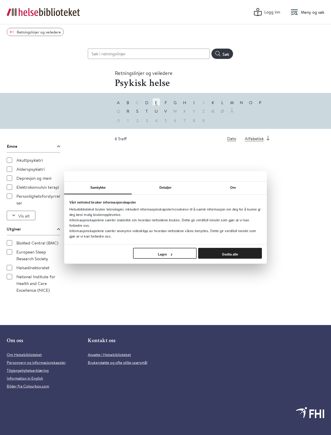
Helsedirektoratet (33, 267)
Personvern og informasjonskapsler (36, 362)
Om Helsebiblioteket (24, 354)
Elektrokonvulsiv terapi (37, 187)
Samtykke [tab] (98, 187)
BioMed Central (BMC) (37, 243)
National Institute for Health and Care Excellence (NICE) (35, 283)
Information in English (25, 378)
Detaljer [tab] (165, 187)
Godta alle (230, 254)
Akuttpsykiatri (29, 160)
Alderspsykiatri (30, 169)
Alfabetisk (254, 138)
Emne (12, 146)
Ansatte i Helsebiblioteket (109, 354)
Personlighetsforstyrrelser (38, 199)
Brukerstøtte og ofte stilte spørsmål (117, 362)
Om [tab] (233, 187)
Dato (231, 138)
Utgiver (14, 229)
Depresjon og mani (33, 178)
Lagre (162, 254)
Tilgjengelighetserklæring (28, 370)
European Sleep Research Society (32, 255)
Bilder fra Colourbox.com (28, 386)
